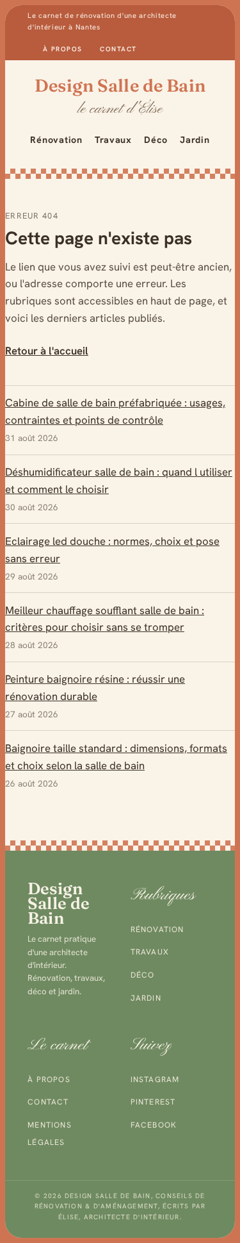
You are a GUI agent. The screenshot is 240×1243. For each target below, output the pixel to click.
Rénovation (56, 140)
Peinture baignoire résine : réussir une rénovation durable (95, 687)
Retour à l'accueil (46, 351)
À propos (62, 49)
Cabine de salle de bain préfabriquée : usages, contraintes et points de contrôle (115, 411)
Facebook (154, 1125)
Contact (118, 49)
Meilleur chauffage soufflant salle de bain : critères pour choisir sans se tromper (104, 619)
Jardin (194, 140)
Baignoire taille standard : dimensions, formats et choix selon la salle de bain (116, 756)
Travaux (113, 140)
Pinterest (153, 1102)
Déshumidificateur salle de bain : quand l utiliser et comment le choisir (118, 480)
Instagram (155, 1079)
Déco (156, 140)
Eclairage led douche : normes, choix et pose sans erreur (112, 549)
